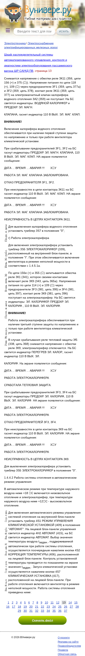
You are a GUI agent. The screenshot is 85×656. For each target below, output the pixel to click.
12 (57, 602)
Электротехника (15, 43)
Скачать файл (42, 620)
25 (59, 606)
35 (54, 610)
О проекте (64, 637)
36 (59, 610)
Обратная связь (67, 654)
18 (19, 606)
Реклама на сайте (68, 641)
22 (42, 606)
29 (19, 610)
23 (48, 606)
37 (65, 610)
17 (13, 606)
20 (31, 606)
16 (7, 606)
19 (25, 606)
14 (70, 602)
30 (25, 610)
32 (36, 610)
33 (42, 610)
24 (54, 606)
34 (48, 610)
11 (52, 602)
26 (65, 606)
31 (31, 610)
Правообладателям (69, 645)
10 (46, 602)
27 (71, 606)
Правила (63, 650)
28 (77, 606)
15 (76, 602)
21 (36, 606)
